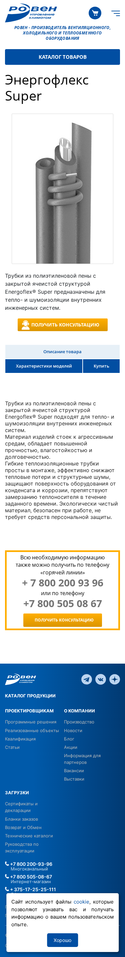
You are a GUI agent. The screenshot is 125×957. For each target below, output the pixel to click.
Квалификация (20, 738)
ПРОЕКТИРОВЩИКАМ (29, 710)
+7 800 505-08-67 (30, 876)
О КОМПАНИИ (79, 710)
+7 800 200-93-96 (30, 864)
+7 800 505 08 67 (62, 603)
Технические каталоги (29, 835)
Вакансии (74, 770)
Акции (70, 747)
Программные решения (30, 721)
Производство (79, 721)
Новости (73, 730)
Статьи (12, 747)
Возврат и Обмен (23, 827)
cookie (81, 902)
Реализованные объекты (32, 730)
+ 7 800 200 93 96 (62, 583)
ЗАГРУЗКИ (17, 792)
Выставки (74, 779)
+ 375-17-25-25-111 (32, 889)
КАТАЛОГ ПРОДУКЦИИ (30, 695)
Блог (69, 738)
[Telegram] (86, 679)
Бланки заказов (21, 819)
